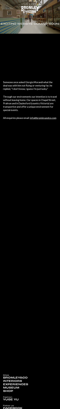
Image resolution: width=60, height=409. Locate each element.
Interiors (12, 381)
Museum (11, 387)
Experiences (15, 384)
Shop (8, 391)
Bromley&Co (15, 377)
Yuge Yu (11, 399)
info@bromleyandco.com (43, 118)
